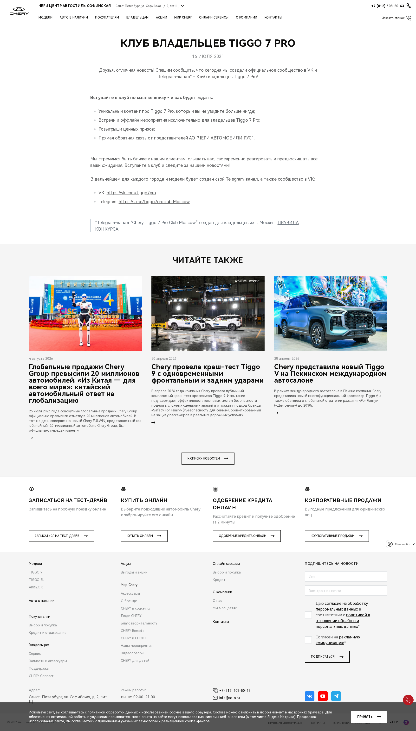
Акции (161, 17)
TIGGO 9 (35, 572)
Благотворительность (139, 623)
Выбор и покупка (43, 625)
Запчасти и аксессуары (48, 661)
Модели (45, 17)
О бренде (129, 601)
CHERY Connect (41, 676)
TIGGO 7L (36, 580)
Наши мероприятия (136, 646)
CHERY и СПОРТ (134, 638)
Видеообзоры (132, 653)
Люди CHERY (131, 616)
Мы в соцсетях (225, 608)
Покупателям (107, 17)
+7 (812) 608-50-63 (234, 691)
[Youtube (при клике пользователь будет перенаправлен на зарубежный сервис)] (323, 696)
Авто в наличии (74, 17)
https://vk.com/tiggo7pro (131, 192)
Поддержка (39, 668)
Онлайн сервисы (214, 17)
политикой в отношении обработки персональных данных (343, 621)
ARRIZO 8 (36, 587)
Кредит (219, 580)
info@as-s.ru (229, 698)
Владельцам (137, 17)
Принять (364, 716)
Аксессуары (130, 593)
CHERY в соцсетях (135, 608)
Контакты (273, 17)
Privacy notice (402, 544)
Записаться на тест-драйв (57, 536)
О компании (246, 17)
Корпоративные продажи (332, 536)
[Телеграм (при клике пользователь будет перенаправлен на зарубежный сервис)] (336, 696)
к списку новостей (204, 458)
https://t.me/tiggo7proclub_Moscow (154, 201)
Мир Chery (183, 17)
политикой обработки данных (113, 712)
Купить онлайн (140, 536)
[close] (414, 544)
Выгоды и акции (134, 572)
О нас (217, 601)
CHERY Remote (132, 631)
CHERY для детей (135, 660)
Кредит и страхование (47, 633)
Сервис (35, 653)
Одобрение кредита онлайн (242, 536)
